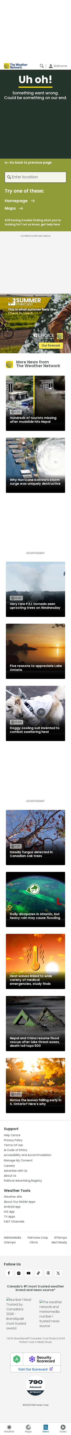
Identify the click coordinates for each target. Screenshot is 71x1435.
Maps (10, 208)
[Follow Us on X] (58, 1274)
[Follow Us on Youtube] (29, 1274)
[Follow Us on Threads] (48, 1274)
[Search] (42, 66)
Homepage (16, 201)
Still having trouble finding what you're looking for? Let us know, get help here (33, 222)
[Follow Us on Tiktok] (38, 1274)
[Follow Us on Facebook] (9, 1274)
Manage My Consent (18, 1160)
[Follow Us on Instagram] (19, 1274)
